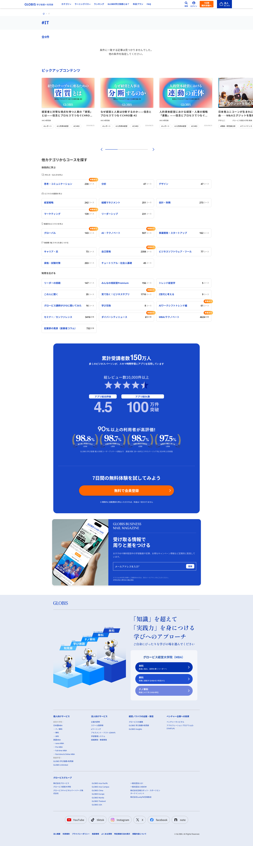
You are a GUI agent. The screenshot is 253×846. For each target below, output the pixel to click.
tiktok (100, 820)
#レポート (48, 126)
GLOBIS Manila (98, 797)
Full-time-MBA (61, 750)
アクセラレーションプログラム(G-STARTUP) (180, 727)
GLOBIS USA (97, 804)
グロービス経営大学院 (62, 787)
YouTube (78, 820)
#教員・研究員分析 (227, 126)
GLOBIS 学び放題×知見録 (63, 761)
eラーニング (96, 729)
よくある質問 (106, 834)
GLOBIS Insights (135, 729)
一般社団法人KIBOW (138, 787)
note (183, 820)
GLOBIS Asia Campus (100, 787)
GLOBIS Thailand (99, 801)
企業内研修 (95, 722)
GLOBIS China (97, 790)
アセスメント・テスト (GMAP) (103, 732)
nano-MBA (59, 743)
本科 (153, 667)
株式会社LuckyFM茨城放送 (140, 797)
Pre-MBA (59, 747)
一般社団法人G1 (136, 783)
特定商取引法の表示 (122, 834)
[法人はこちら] (224, 4)
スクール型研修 (97, 725)
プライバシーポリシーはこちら (123, 580)
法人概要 (56, 834)
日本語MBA (58, 725)
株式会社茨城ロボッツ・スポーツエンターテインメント (145, 792)
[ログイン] (193, 4)
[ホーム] (44, 14)
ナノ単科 (149, 691)
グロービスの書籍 (136, 722)
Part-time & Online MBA (65, 754)
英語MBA (57, 740)
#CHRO (76, 126)
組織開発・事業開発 (99, 740)
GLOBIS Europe (98, 794)
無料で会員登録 (126, 490)
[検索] (186, 4)
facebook (161, 820)
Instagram (123, 820)
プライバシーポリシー (81, 834)
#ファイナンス (246, 126)
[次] (152, 149)
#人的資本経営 (63, 126)
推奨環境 (95, 834)
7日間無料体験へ (206, 4)
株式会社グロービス (61, 783)
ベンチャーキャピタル (175, 722)
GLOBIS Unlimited (60, 765)
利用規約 (66, 834)
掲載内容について (139, 834)
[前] (101, 149)
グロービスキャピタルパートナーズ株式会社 (68, 792)
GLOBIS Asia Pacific (100, 783)
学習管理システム (98, 736)
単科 (152, 679)
